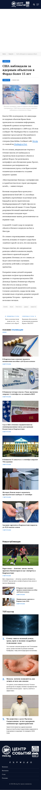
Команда (5, 767)
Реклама (5, 778)
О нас (4, 774)
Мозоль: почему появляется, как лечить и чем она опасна (20, 680)
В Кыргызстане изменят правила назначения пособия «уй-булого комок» (18, 360)
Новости (6, 61)
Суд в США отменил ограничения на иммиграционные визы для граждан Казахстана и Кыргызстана (17, 427)
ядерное (33, 306)
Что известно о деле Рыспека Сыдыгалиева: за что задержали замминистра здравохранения (20, 721)
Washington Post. (20, 144)
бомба (5, 306)
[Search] (34, 4)
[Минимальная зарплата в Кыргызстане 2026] (8, 602)
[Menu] (37, 4)
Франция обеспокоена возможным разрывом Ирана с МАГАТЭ (30, 321)
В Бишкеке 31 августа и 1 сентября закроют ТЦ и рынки (20, 460)
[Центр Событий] (20, 4)
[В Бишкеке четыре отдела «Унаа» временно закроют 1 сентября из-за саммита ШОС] (20, 378)
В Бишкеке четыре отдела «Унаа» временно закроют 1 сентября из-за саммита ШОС (20, 393)
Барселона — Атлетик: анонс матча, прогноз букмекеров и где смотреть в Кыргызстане (19, 570)
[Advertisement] (20, 30)
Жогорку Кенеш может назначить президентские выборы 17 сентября (17, 493)
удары (26, 306)
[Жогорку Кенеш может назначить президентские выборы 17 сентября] (20, 479)
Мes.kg (35, 141)
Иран (11, 306)
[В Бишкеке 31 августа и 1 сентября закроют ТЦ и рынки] (20, 446)
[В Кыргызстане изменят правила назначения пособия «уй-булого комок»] (20, 346)
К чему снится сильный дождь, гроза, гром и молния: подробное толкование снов (21, 640)
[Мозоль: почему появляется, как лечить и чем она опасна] (20, 665)
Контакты (5, 770)
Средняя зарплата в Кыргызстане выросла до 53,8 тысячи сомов (19, 526)
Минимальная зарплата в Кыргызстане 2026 (25, 600)
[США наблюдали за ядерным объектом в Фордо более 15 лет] (20, 94)
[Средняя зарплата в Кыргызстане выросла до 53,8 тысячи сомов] (20, 511)
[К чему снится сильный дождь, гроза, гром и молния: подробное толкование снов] (20, 625)
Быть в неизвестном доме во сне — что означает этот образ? (12, 321)
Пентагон (19, 306)
